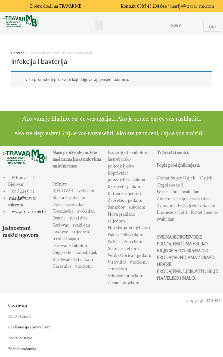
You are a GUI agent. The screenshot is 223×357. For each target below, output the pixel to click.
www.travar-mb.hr (28, 211)
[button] (99, 25)
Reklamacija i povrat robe (29, 327)
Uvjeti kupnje (19, 316)
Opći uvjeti (17, 305)
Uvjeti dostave (20, 337)
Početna (17, 52)
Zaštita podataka (22, 348)
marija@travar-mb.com (192, 6)
